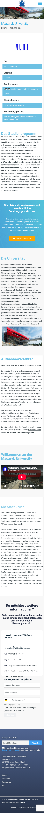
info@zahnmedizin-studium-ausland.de (22, 666)
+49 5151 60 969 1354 (16, 654)
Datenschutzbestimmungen (25, 708)
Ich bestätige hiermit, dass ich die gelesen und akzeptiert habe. (21, 749)
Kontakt (5, 775)
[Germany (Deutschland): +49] (6, 700)
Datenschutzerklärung (10, 750)
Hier (2, 410)
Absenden (35, 743)
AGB (3, 785)
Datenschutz (6, 782)
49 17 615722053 (14, 660)
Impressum (6, 779)
